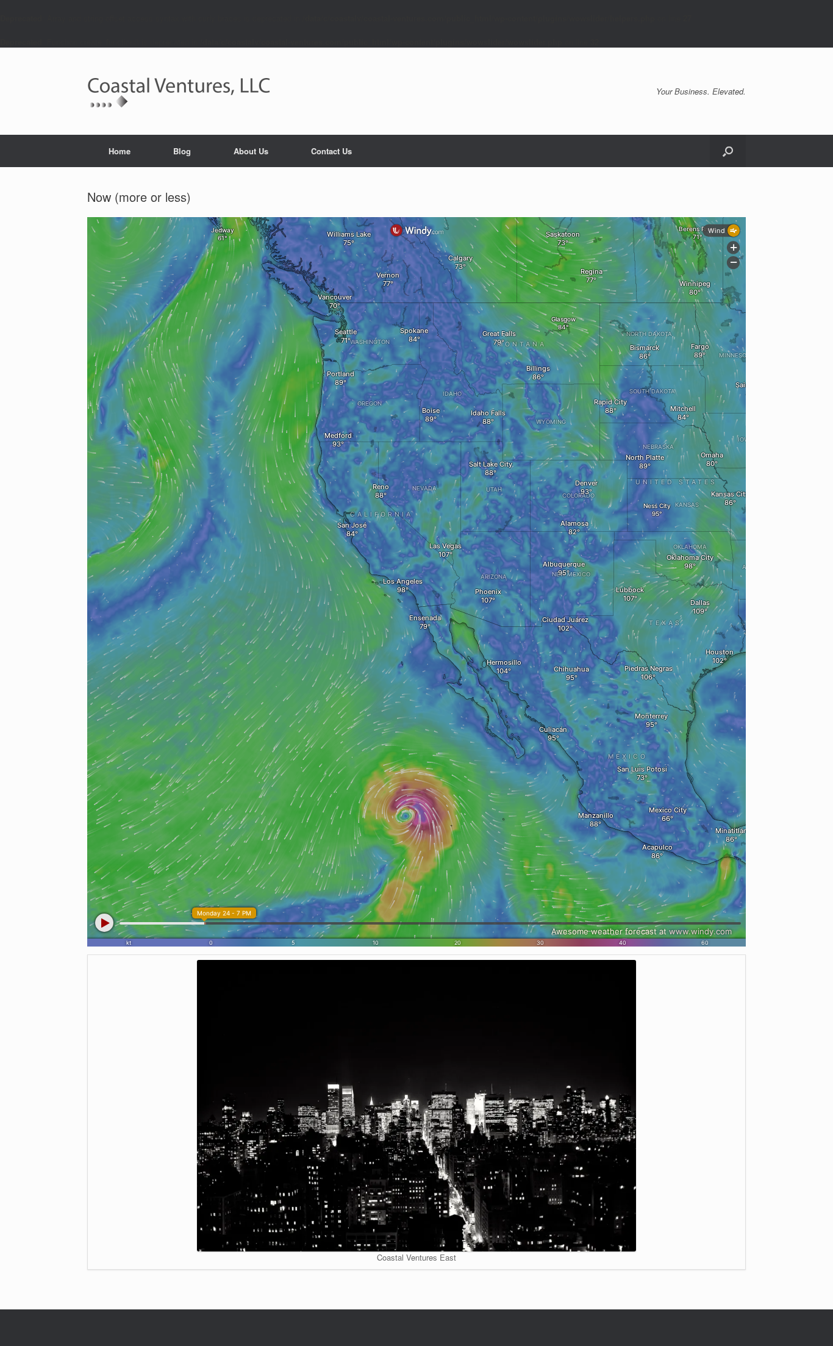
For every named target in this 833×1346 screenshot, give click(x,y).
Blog (182, 151)
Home (119, 151)
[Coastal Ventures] (178, 91)
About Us (251, 151)
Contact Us (331, 151)
